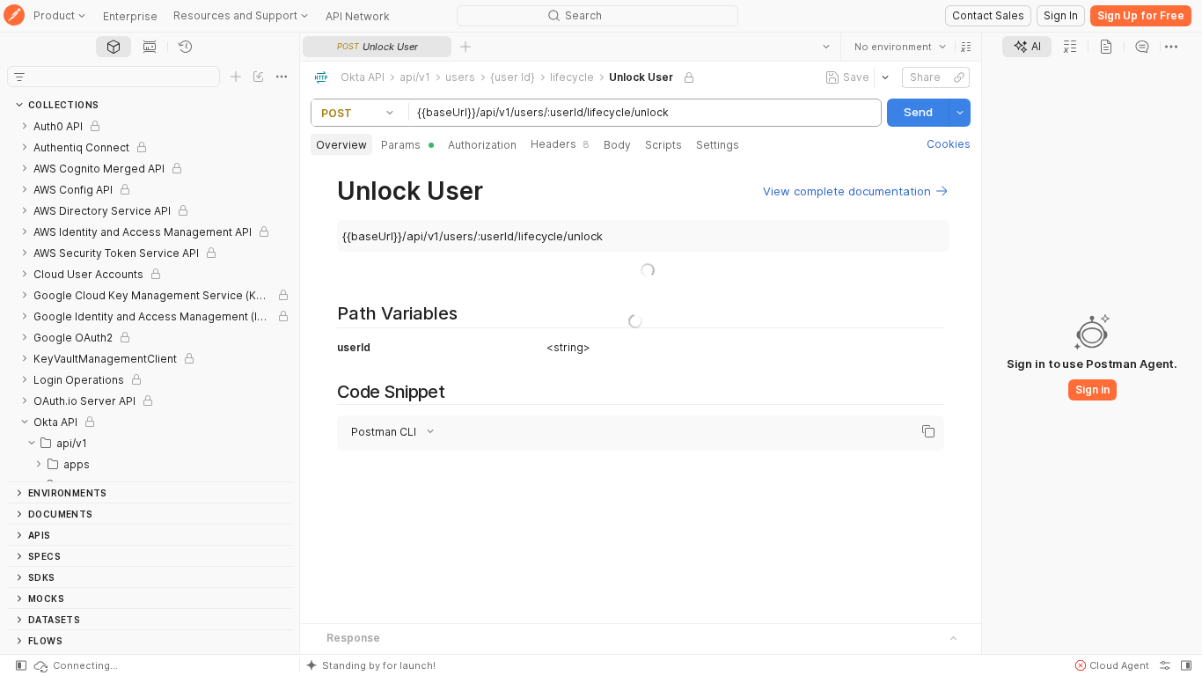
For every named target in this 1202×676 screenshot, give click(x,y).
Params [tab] (401, 144)
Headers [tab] (560, 144)
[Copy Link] (959, 77)
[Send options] (960, 113)
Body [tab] (617, 144)
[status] (75, 665)
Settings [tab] (717, 144)
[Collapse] (25, 422)
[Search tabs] (826, 46)
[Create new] (235, 76)
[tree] (149, 298)
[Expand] (25, 126)
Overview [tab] (341, 144)
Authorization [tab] (482, 144)
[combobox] (900, 46)
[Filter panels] (19, 76)
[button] (966, 46)
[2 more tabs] (1171, 46)
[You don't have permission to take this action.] (465, 46)
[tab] (113, 46)
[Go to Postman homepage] (14, 16)
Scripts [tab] (663, 144)
